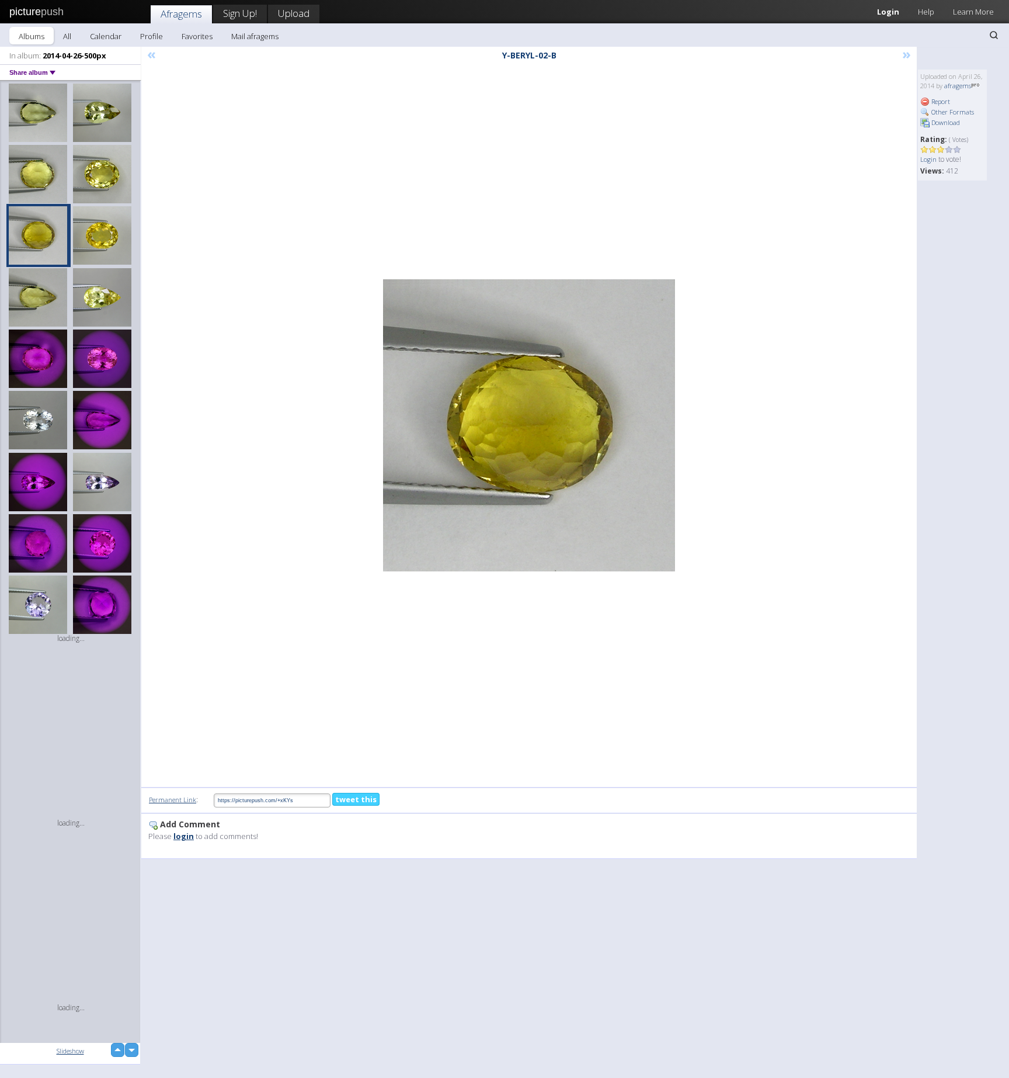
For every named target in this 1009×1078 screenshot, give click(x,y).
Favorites (197, 36)
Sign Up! (240, 13)
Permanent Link (172, 799)
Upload (293, 13)
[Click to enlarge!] (529, 425)
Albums (31, 36)
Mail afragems (255, 36)
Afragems (181, 13)
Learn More (973, 11)
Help (926, 11)
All (67, 36)
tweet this (356, 799)
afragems (957, 85)
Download (945, 122)
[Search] (993, 35)
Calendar (105, 36)
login (183, 836)
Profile (151, 36)
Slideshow (70, 1050)
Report (940, 101)
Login (888, 11)
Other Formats (952, 112)
